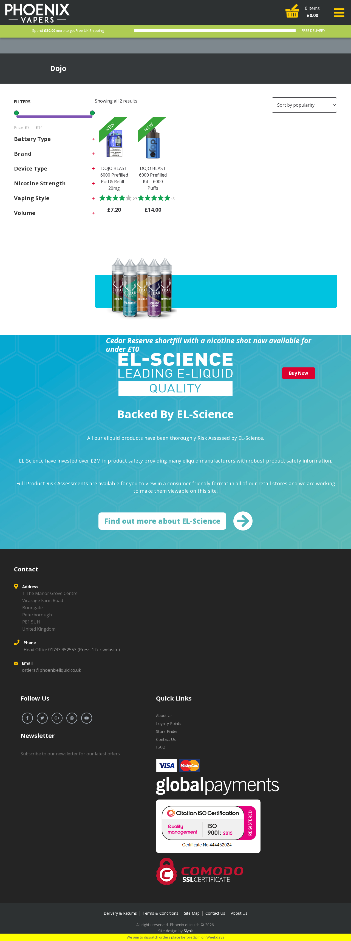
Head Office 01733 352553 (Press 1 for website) (72, 650)
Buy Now (298, 373)
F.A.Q (160, 747)
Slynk (188, 930)
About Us (164, 715)
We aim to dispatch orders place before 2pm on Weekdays (175, 937)
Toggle (340, 12)
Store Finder (167, 731)
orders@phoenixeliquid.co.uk (51, 670)
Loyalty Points (168, 723)
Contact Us (166, 739)
